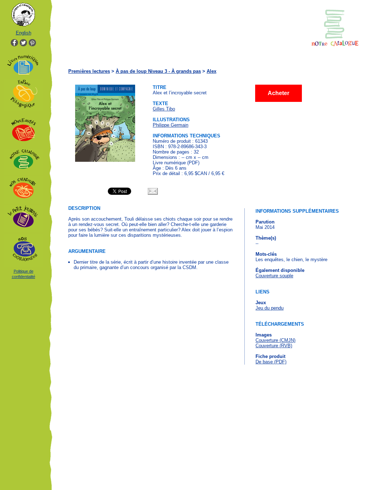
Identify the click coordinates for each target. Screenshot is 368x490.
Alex (211, 71)
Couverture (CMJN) (275, 340)
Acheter (278, 93)
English (23, 33)
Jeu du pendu (270, 308)
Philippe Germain (170, 125)
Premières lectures (89, 71)
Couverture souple (274, 275)
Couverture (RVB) (274, 345)
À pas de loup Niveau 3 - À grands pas (158, 71)
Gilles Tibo (164, 109)
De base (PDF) (271, 361)
